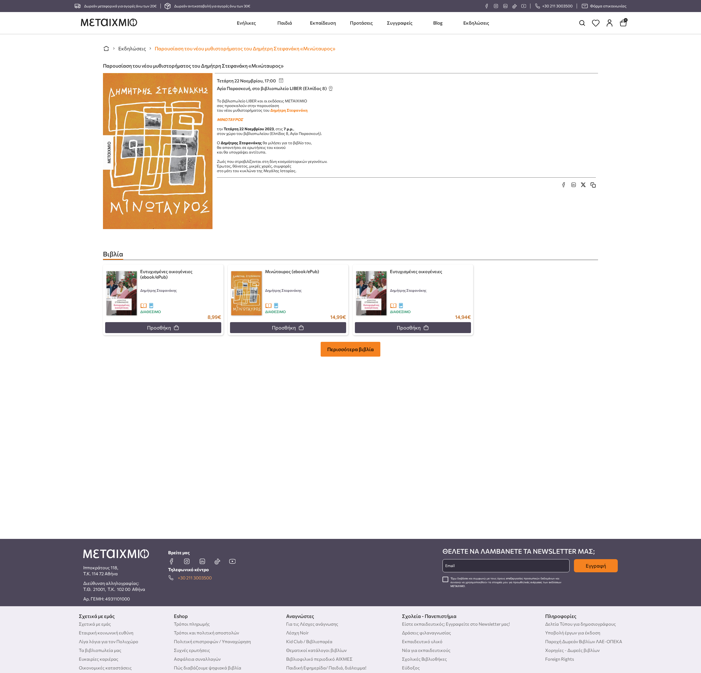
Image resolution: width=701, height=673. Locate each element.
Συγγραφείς (399, 23)
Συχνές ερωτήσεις (192, 650)
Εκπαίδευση (323, 23)
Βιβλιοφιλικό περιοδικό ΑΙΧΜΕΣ (319, 659)
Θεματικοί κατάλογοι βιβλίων (316, 650)
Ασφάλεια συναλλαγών (197, 659)
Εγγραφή (596, 566)
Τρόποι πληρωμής (192, 623)
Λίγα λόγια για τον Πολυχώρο (108, 641)
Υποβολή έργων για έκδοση (572, 632)
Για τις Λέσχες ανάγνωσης (312, 623)
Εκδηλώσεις (476, 23)
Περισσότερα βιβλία (350, 349)
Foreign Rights (559, 659)
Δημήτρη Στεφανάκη (289, 110)
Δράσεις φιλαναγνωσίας (426, 632)
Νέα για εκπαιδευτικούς (426, 650)
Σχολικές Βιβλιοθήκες (424, 659)
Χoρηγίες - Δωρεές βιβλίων (572, 650)
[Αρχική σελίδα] (106, 48)
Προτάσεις (361, 23)
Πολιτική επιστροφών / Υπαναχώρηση (212, 641)
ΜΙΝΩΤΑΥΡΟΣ (230, 119)
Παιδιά (284, 23)
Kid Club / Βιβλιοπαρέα (309, 641)
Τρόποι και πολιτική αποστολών (206, 632)
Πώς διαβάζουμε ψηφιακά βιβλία (207, 667)
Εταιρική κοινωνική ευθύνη (106, 632)
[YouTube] (523, 6)
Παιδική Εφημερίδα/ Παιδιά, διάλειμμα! (326, 667)
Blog (438, 23)
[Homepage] (109, 23)
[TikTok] (514, 6)
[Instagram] (495, 6)
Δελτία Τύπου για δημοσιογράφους (580, 623)
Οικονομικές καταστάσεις (105, 667)
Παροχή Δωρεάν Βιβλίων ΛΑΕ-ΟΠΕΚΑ (583, 641)
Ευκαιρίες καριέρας (98, 659)
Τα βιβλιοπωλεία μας (100, 650)
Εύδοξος (411, 667)
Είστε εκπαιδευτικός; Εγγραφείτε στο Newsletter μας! (456, 623)
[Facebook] (486, 6)
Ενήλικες (246, 23)
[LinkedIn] (505, 6)
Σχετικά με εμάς (95, 623)
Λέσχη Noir (297, 632)
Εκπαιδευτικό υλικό (422, 641)
